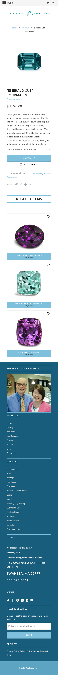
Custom (10, 440)
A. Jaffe (10, 516)
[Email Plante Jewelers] (31, 600)
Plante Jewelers (14, 99)
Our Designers (13, 436)
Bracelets (11, 486)
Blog (9, 449)
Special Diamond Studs (17, 490)
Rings (9, 473)
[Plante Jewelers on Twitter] (8, 600)
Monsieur (11, 499)
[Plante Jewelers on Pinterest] (17, 600)
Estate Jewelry (13, 521)
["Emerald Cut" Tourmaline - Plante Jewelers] (29, 61)
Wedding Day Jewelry (16, 503)
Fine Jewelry (37, 174)
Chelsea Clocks (13, 529)
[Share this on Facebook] (20, 184)
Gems (9, 495)
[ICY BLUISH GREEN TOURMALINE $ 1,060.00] (29, 307)
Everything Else (13, 508)
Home (9, 423)
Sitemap (10, 592)
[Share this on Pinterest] (25, 184)
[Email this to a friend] (29, 184)
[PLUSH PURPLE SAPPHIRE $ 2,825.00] (29, 355)
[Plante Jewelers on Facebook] (12, 600)
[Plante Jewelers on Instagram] (27, 600)
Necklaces (11, 482)
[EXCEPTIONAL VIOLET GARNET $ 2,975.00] (29, 258)
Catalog (10, 427)
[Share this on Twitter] (16, 184)
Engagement (12, 469)
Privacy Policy (13, 651)
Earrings (10, 478)
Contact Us (11, 453)
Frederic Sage (13, 512)
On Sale (10, 525)
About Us (11, 432)
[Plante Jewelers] (29, 13)
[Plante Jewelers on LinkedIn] (22, 600)
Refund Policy (26, 651)
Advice (10, 445)
